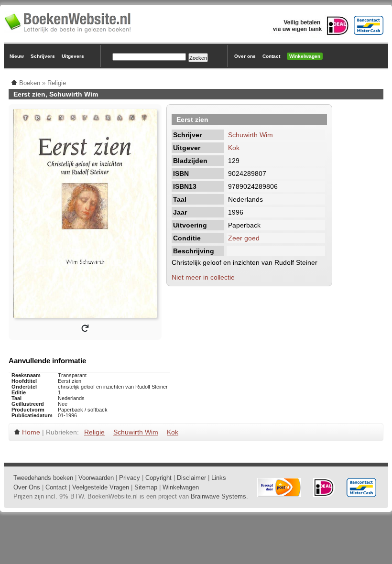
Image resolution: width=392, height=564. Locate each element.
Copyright (158, 477)
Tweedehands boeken (43, 477)
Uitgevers (73, 56)
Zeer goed (244, 238)
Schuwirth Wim (250, 135)
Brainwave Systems (218, 496)
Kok (234, 148)
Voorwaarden (96, 477)
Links (218, 477)
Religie (94, 432)
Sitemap (145, 487)
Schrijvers (43, 56)
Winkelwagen (304, 56)
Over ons (245, 56)
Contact (271, 56)
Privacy (129, 477)
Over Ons (26, 487)
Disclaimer (191, 477)
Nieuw (17, 56)
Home (31, 432)
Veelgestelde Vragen (100, 487)
